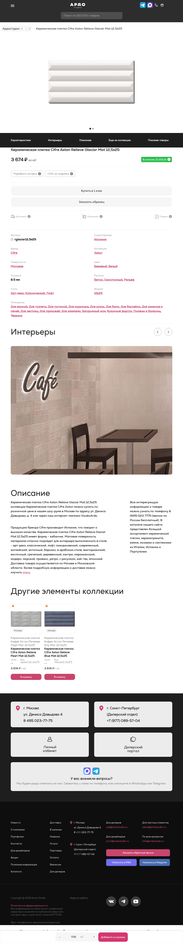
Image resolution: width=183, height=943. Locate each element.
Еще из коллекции (120, 140)
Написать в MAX (121, 862)
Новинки (55, 836)
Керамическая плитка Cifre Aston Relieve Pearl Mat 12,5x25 (25, 652)
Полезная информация (24, 864)
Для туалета (37, 306)
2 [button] (93, 128)
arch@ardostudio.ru (117, 841)
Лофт (50, 293)
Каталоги (16, 871)
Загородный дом (94, 311)
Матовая (17, 266)
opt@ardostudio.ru (116, 827)
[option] (91, 81)
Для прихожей (50, 311)
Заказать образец (91, 202)
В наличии (56, 829)
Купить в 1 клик (91, 191)
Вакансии (55, 864)
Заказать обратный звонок (138, 852)
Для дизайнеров (20, 850)
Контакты (16, 843)
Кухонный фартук (119, 311)
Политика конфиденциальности (29, 905)
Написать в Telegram (155, 862)
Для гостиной (57, 306)
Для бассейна (130, 306)
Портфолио (17, 836)
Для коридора (78, 306)
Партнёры (56, 850)
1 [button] (90, 129)
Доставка (55, 822)
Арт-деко (17, 293)
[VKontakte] (111, 913)
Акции (14, 857)
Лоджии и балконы (146, 311)
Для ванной (19, 306)
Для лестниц (29, 311)
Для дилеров (57, 871)
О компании (18, 829)
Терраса (16, 315)
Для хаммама (70, 311)
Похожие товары (158, 140)
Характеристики (21, 140)
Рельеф (129, 280)
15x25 (98, 293)
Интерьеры (55, 140)
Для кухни (97, 306)
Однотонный (113, 280)
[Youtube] (136, 913)
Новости (16, 822)
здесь (26, 572)
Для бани (112, 306)
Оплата (54, 857)
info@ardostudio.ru (153, 841)
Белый (113, 266)
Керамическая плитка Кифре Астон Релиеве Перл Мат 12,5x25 (25, 641)
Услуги (54, 843)
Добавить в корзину (113, 937)
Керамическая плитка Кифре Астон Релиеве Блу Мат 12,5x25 (59, 641)
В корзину (26, 676)
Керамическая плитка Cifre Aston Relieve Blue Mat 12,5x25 (58, 652)
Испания (100, 239)
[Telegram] (123, 913)
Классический (35, 293)
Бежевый (100, 266)
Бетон (98, 280)
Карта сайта (79, 898)
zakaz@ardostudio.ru (154, 827)
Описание (85, 140)
